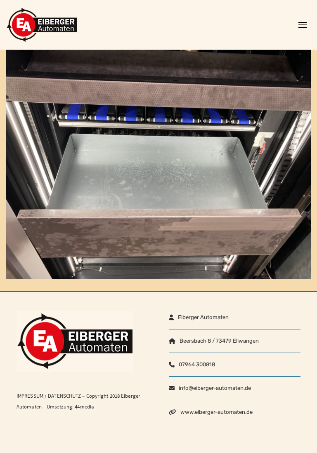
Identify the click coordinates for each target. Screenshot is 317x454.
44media (84, 406)
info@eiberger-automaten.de (215, 388)
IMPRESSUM (30, 395)
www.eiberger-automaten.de (216, 412)
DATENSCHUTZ (64, 395)
